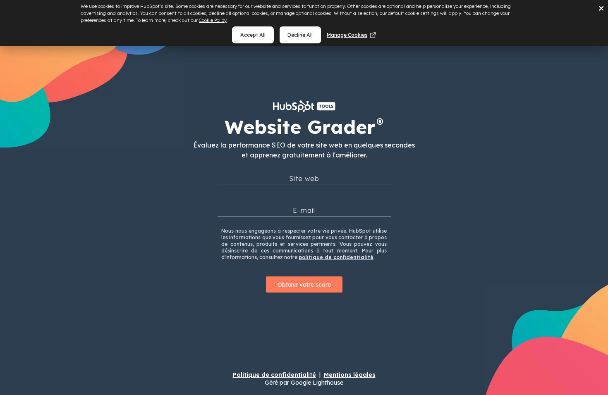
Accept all (253, 35)
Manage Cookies (347, 35)
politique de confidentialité (336, 257)
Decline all (300, 35)
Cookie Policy (213, 20)
